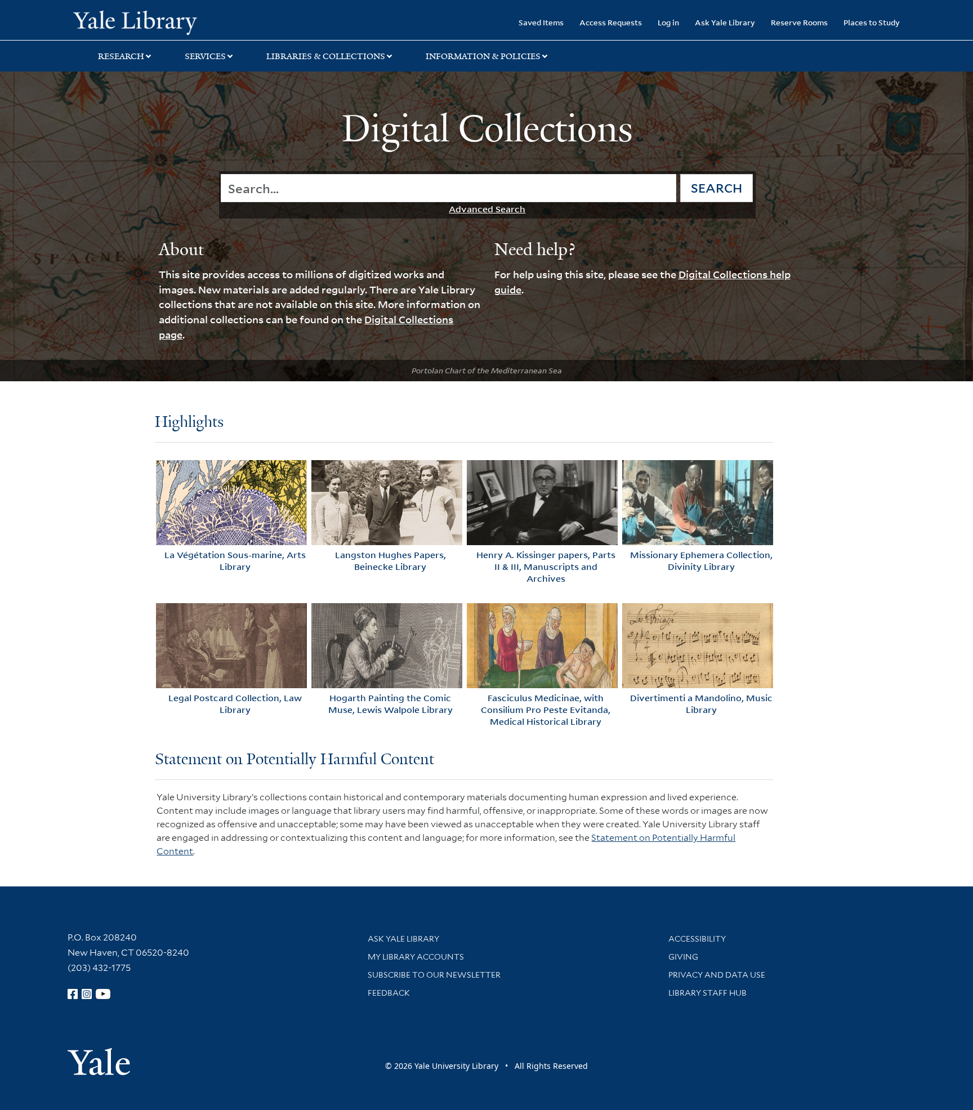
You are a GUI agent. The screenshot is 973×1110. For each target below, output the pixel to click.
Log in (668, 22)
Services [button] (205, 56)
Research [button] (121, 56)
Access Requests (610, 22)
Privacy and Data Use (716, 974)
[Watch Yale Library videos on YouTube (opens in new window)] (103, 994)
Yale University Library (135, 21)
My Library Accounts (416, 956)
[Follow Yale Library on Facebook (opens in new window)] (73, 994)
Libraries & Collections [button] (325, 56)
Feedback (389, 992)
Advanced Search (487, 209)
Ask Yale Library (725, 22)
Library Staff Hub (707, 992)
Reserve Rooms (799, 22)
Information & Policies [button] (483, 56)
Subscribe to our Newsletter (434, 974)
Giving (683, 956)
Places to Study (871, 22)
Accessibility (697, 938)
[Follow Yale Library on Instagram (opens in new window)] (87, 994)
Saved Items (541, 22)
